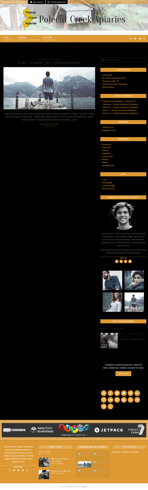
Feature (105, 150)
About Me (123, 258)
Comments (108, 186)
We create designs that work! (114, 78)
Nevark (72, 486)
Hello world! (107, 75)
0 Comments (59, 463)
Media (77, 63)
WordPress (84, 486)
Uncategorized (108, 165)
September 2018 (109, 130)
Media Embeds (49, 59)
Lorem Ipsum (107, 156)
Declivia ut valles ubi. (110, 81)
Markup (105, 159)
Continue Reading (49, 124)
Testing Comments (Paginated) (114, 84)
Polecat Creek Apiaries (82, 19)
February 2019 (108, 127)
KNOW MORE (123, 373)
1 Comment (46, 454)
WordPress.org (108, 189)
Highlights (106, 153)
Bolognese (60, 63)
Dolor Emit (70, 63)
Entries (107, 183)
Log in (104, 180)
